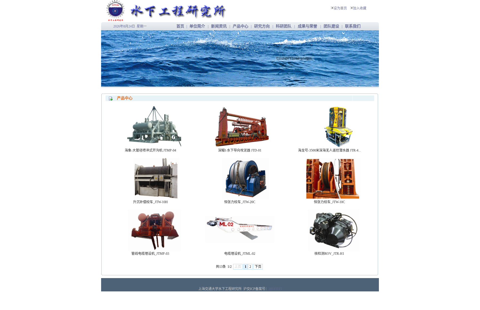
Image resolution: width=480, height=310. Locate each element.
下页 (258, 267)
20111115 (275, 289)
